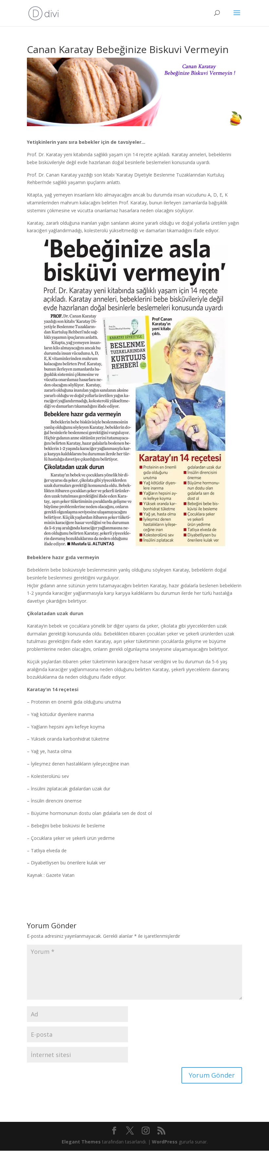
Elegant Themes (81, 1142)
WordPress (164, 1142)
